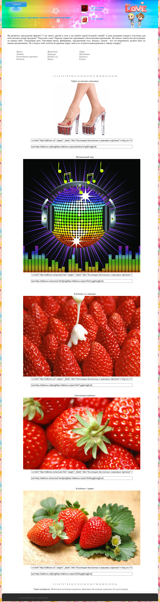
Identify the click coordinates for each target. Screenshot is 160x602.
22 (109, 76)
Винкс (50, 59)
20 (103, 76)
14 (84, 76)
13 (81, 76)
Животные (53, 51)
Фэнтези (20, 59)
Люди (82, 51)
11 (75, 76)
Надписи (83, 57)
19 (100, 76)
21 (106, 76)
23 (113, 76)
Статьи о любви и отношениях (97, 8)
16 (91, 76)
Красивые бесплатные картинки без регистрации (105, 589)
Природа (52, 54)
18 (97, 76)
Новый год (53, 57)
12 (78, 76)
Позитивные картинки (27, 57)
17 (94, 76)
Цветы (19, 51)
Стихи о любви (96, 19)
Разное (82, 59)
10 (72, 76)
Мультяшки (84, 54)
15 (88, 76)
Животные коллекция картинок (66, 589)
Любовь (20, 54)
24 (116, 76)
